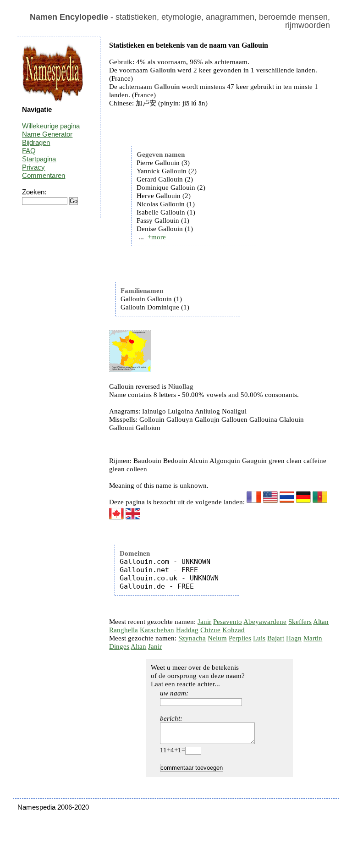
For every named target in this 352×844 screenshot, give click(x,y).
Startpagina (39, 159)
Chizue (210, 630)
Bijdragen (36, 142)
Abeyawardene (264, 621)
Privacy (33, 167)
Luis (259, 638)
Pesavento (227, 621)
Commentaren (43, 175)
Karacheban (157, 630)
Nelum (217, 638)
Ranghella (123, 630)
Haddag (187, 630)
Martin (312, 638)
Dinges (119, 646)
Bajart (275, 638)
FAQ (29, 150)
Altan (321, 621)
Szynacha (192, 638)
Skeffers (300, 621)
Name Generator (47, 134)
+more (157, 237)
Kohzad (233, 630)
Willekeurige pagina (51, 126)
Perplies (240, 638)
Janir (204, 621)
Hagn (294, 638)
